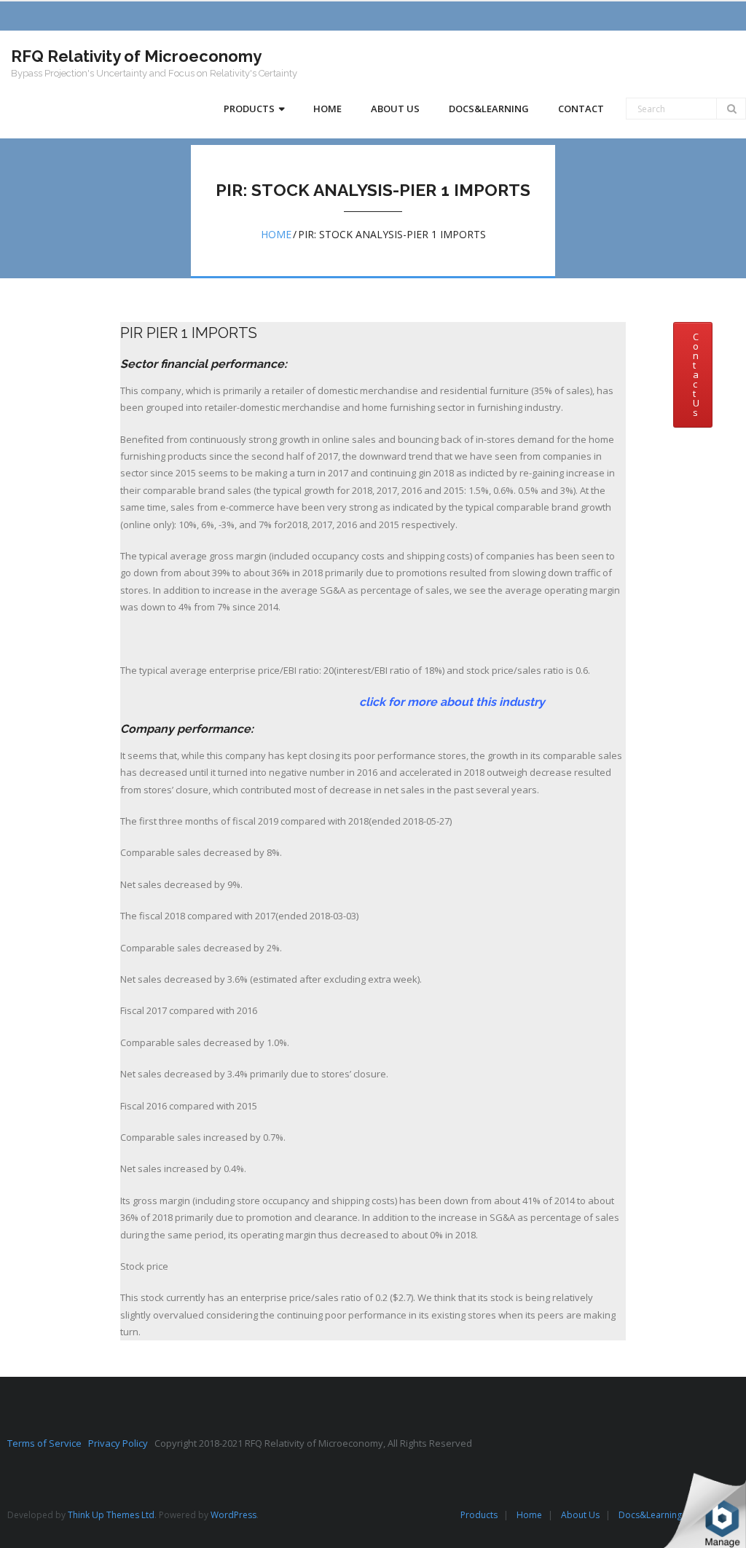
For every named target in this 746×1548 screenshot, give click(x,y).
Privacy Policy (121, 1443)
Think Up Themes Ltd (111, 1515)
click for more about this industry (332, 702)
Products (479, 1515)
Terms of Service (47, 1443)
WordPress (233, 1515)
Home (276, 234)
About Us (580, 1515)
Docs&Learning (650, 1515)
